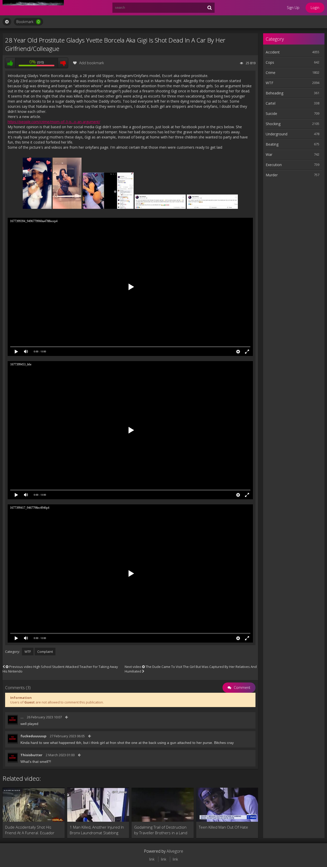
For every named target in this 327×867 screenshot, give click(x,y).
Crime (270, 72)
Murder (272, 174)
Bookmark (27, 21)
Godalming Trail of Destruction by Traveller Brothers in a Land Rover (160, 830)
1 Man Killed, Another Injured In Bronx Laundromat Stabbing (97, 830)
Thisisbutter (31, 755)
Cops (270, 62)
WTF (28, 651)
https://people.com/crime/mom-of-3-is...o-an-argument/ (54, 121)
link (152, 859)
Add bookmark (91, 62)
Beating (272, 144)
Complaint (45, 651)
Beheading (274, 93)
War (269, 154)
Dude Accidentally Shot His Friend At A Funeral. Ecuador (29, 830)
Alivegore (175, 851)
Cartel (270, 103)
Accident (273, 52)
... (22, 717)
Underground (276, 134)
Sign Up (293, 7)
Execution (274, 164)
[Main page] (33, 7)
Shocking (273, 123)
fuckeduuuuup (33, 736)
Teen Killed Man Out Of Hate (223, 827)
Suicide (271, 113)
